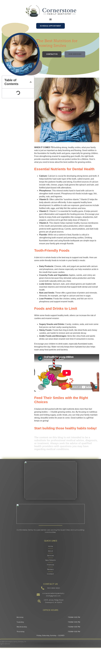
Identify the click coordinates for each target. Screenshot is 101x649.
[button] (31, 82)
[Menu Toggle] (50, 19)
